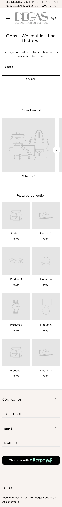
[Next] (56, 150)
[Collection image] (28, 145)
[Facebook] (4, 489)
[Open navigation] (8, 18)
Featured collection (31, 195)
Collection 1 (28, 176)
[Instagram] (10, 489)
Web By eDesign (12, 497)
